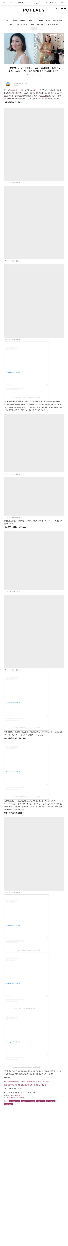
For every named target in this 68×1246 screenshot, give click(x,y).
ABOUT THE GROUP (7, 2)
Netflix (42, 96)
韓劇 (13, 90)
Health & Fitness (57, 20)
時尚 (20, 96)
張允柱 (32, 1101)
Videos (32, 24)
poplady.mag (17, 1095)
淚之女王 (19, 90)
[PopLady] (34, 11)
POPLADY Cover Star (52, 24)
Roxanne (16, 83)
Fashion (15, 20)
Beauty (8, 20)
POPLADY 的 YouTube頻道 (15, 1097)
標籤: (6, 1101)
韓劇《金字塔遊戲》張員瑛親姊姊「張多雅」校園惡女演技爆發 (25, 1085)
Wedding (48, 20)
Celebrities (32, 20)
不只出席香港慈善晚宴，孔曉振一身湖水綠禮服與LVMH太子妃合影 (26, 1081)
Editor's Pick (23, 20)
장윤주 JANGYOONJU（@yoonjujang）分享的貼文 (26, 397)
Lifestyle (40, 20)
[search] (56, 8)
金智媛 (33, 90)
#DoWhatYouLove (22, 24)
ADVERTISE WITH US (50, 2)
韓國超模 (8, 1104)
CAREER (63, 2)
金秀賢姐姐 (50, 1101)
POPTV (12, 24)
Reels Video (40, 24)
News (38, 75)
